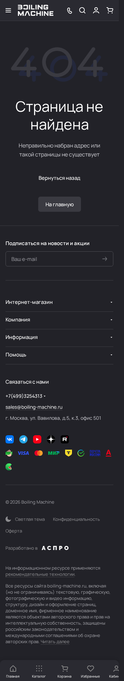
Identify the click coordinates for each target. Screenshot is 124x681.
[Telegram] (23, 439)
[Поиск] (82, 10)
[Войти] (96, 10)
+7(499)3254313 (24, 396)
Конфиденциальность (76, 519)
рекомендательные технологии (40, 574)
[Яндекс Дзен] (51, 439)
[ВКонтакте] (10, 439)
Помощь (16, 354)
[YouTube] (37, 439)
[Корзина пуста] (109, 10)
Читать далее (55, 641)
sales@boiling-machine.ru (34, 407)
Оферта (14, 531)
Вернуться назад (59, 178)
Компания (18, 319)
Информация (22, 337)
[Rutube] (65, 439)
